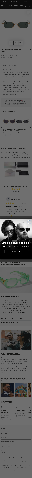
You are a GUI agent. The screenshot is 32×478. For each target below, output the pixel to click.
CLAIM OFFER (16, 251)
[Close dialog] (29, 222)
